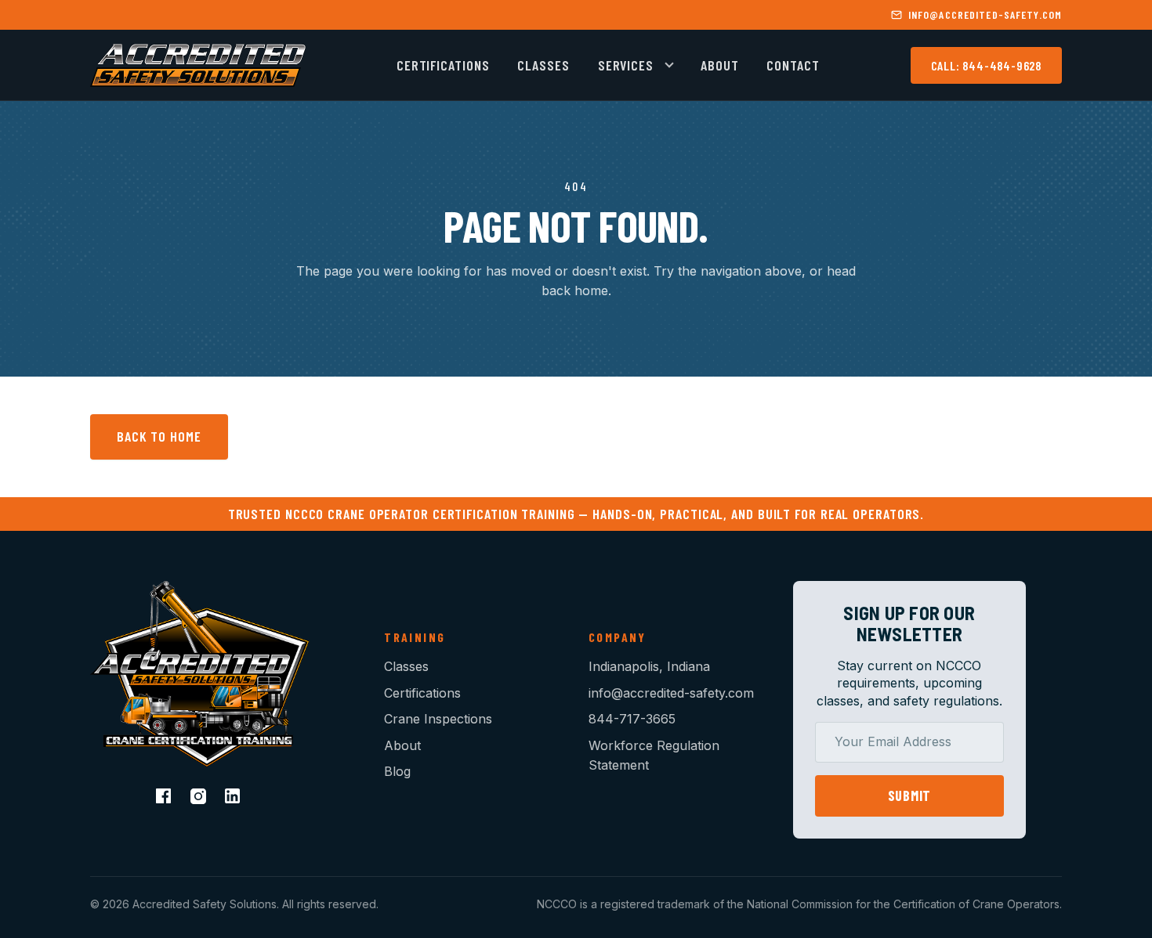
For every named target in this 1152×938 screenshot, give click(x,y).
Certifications (443, 65)
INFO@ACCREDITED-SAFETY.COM (985, 14)
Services (626, 65)
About (720, 65)
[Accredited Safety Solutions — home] (198, 65)
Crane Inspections (438, 719)
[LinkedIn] (234, 797)
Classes (543, 65)
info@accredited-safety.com (671, 693)
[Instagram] (199, 797)
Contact (792, 65)
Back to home (159, 436)
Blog (397, 771)
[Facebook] (165, 797)
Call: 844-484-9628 (986, 65)
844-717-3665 (632, 719)
